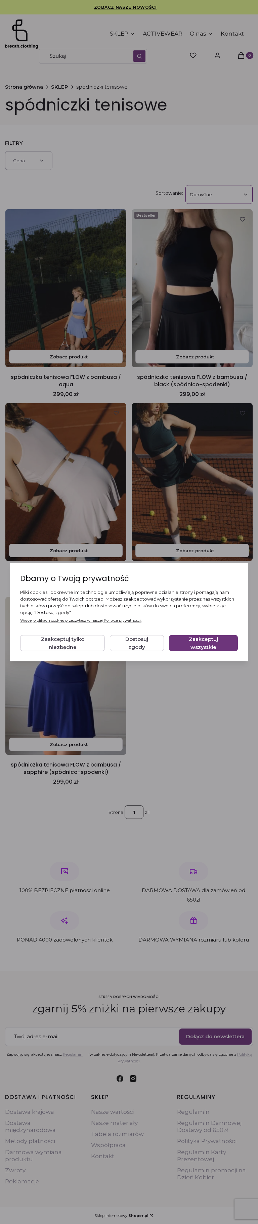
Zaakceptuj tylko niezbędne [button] (62, 643)
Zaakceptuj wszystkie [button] (203, 643)
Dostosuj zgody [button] (136, 643)
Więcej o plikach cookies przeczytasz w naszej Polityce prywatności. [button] (80, 620)
